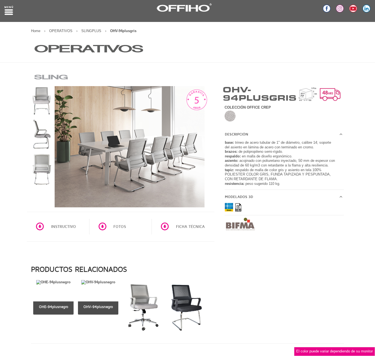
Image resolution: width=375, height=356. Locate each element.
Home (35, 31)
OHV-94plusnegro (98, 307)
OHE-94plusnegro (53, 307)
